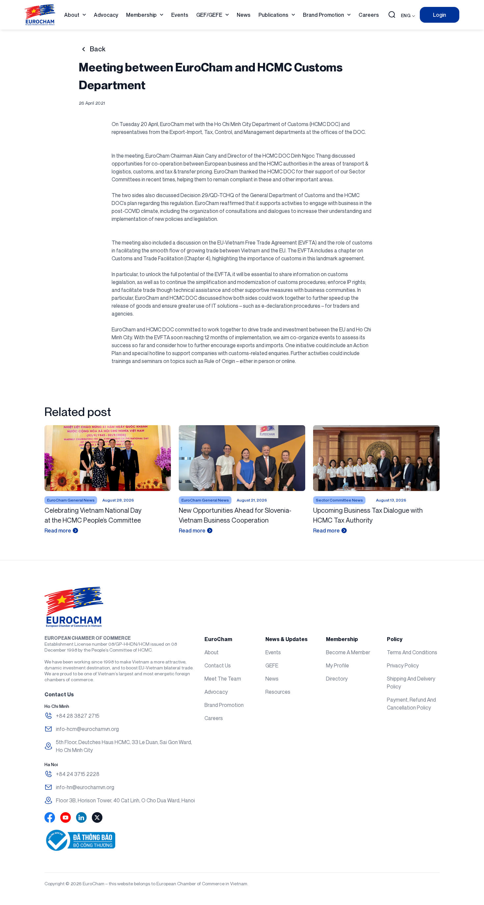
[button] (392, 15)
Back (97, 49)
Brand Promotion (323, 15)
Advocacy (106, 15)
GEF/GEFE (209, 15)
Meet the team (222, 678)
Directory (337, 678)
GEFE (271, 665)
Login (439, 15)
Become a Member (348, 652)
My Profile (337, 665)
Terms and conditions (412, 652)
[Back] (83, 49)
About (71, 15)
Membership (141, 15)
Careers (369, 15)
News (244, 15)
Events (179, 15)
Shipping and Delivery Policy (411, 682)
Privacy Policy (403, 665)
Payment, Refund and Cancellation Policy (411, 703)
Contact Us (217, 665)
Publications (273, 15)
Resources (277, 691)
